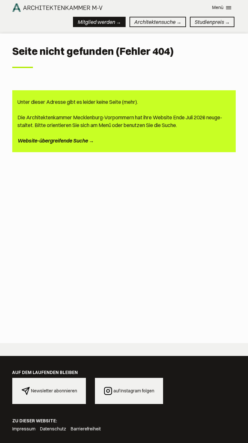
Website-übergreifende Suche (52, 140)
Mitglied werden (96, 22)
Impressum (24, 428)
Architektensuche (154, 22)
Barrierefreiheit (86, 428)
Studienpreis (209, 22)
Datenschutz (53, 428)
